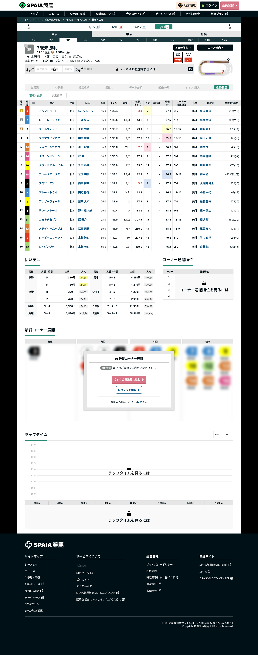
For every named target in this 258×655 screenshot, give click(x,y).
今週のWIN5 (133, 13)
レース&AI (31, 564)
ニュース (54, 13)
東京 (54, 34)
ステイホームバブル (51, 228)
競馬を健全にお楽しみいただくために (98, 599)
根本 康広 (205, 210)
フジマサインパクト (51, 138)
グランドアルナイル (51, 165)
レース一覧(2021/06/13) (48, 19)
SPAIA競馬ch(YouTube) (213, 564)
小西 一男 (205, 192)
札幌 (204, 34)
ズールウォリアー (49, 129)
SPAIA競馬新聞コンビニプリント (95, 592)
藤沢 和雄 (205, 111)
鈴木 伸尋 (205, 156)
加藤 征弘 (205, 129)
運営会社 (151, 583)
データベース (163, 13)
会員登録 (228, 5)
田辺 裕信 (83, 192)
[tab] (36, 95)
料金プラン (217, 13)
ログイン (211, 5)
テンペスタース (48, 210)
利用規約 (151, 571)
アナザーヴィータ (49, 201)
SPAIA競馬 (203, 626)
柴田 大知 (83, 201)
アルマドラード (48, 111)
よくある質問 (84, 586)
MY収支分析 (193, 13)
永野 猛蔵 (83, 129)
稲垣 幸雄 (205, 120)
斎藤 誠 (204, 246)
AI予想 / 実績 (77, 13)
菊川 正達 (205, 138)
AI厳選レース (104, 13)
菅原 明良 (83, 174)
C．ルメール (85, 111)
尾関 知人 (205, 228)
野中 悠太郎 (85, 210)
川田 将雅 (83, 147)
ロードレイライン (49, 120)
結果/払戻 (82, 19)
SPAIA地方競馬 (34, 610)
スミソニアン (47, 183)
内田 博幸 (83, 183)
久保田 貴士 (207, 183)
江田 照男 (83, 228)
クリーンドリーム (49, 156)
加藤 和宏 (205, 165)
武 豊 (81, 156)
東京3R (69, 19)
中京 (129, 34)
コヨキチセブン (48, 219)
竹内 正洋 (205, 237)
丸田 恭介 (83, 165)
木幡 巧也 (83, 246)
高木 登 (204, 174)
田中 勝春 (83, 138)
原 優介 (82, 219)
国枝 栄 (204, 147)
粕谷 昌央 (205, 201)
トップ (34, 13)
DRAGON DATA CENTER (214, 578)
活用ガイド (83, 579)
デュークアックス (49, 174)
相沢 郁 (204, 219)
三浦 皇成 (83, 120)
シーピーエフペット (51, 237)
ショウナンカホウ (49, 147)
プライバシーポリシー (159, 564)
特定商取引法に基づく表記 (162, 577)
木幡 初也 (83, 237)
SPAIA (203, 571)
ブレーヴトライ (48, 192)
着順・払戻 (35, 95)
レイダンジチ (47, 246)
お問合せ (151, 590)
